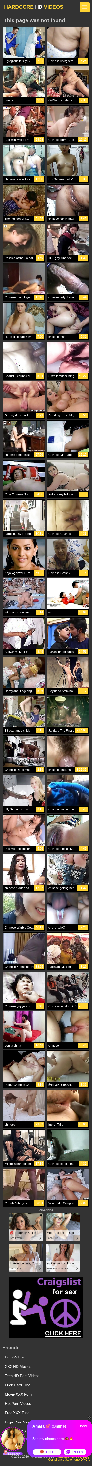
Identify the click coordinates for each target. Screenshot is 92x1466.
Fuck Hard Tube (18, 1385)
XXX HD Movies (18, 1366)
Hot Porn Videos (18, 1403)
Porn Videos (15, 1357)
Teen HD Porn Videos (22, 1376)
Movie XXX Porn (18, 1394)
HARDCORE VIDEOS (33, 7)
